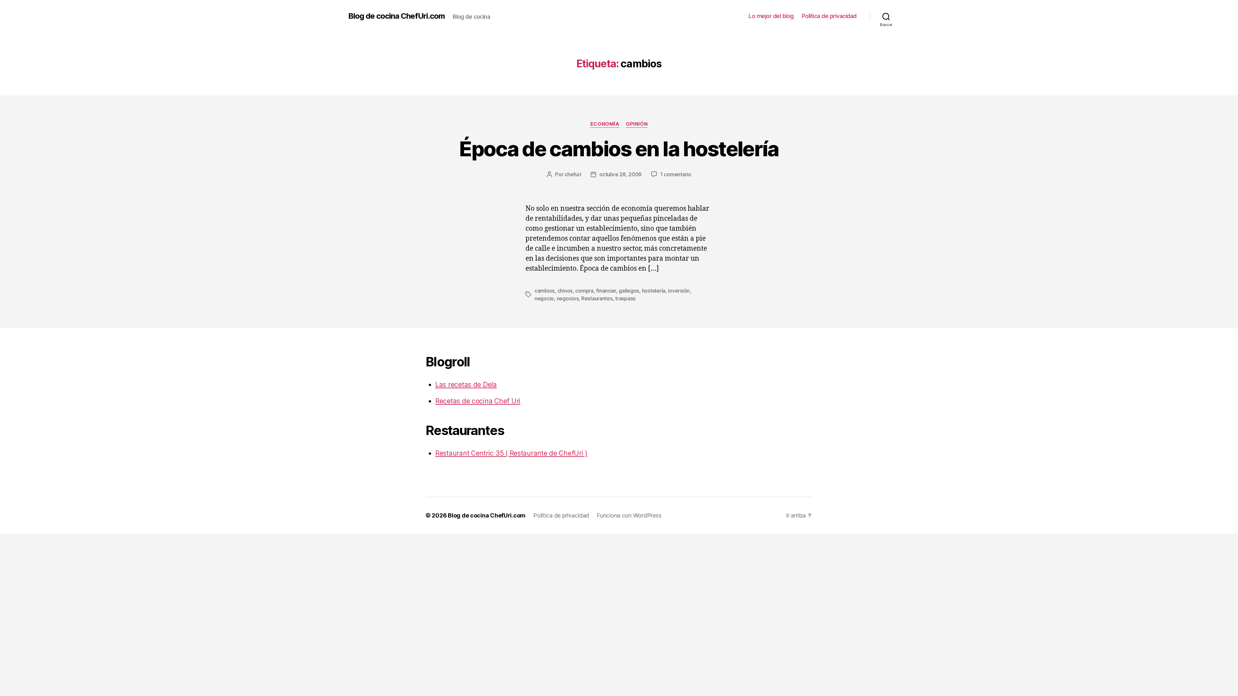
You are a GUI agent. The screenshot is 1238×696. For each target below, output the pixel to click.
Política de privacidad (829, 16)
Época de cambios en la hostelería (619, 148)
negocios (568, 298)
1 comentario (675, 174)
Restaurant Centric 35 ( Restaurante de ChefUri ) (511, 453)
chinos (565, 290)
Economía (604, 124)
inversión (679, 290)
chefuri (573, 174)
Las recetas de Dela (466, 385)
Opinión (637, 124)
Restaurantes (597, 298)
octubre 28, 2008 (620, 174)
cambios (545, 290)
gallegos (629, 290)
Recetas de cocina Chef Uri (477, 401)
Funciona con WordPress (629, 515)
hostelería (653, 290)
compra (584, 290)
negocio (544, 298)
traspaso (625, 298)
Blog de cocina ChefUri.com (396, 16)
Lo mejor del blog (771, 16)
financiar (606, 290)
